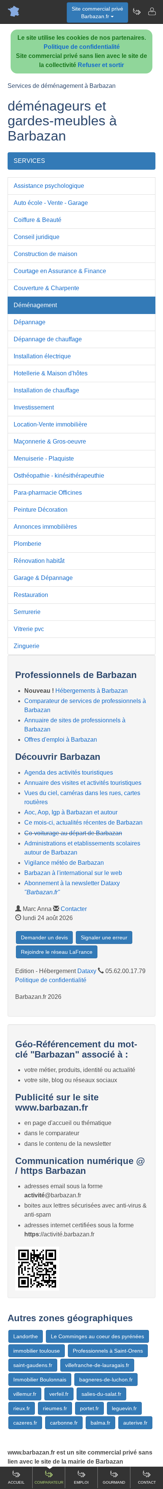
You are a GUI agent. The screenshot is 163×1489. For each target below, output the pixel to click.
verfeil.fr (59, 1394)
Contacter (74, 909)
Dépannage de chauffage (48, 339)
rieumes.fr (55, 1408)
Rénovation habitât (39, 561)
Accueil (16, 1482)
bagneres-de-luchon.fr (106, 1380)
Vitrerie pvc (29, 629)
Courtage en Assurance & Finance (60, 271)
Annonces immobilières (45, 526)
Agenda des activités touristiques (68, 772)
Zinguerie (26, 646)
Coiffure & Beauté (37, 220)
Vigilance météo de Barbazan (64, 862)
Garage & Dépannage (43, 578)
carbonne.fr (64, 1423)
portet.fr (89, 1408)
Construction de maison (45, 254)
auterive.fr (135, 1423)
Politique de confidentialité (82, 47)
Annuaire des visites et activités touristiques (82, 783)
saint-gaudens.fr (32, 1365)
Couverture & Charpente (46, 288)
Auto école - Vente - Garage (51, 203)
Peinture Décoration (40, 509)
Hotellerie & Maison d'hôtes (51, 373)
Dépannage (29, 322)
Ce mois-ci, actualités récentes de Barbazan (83, 822)
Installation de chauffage (46, 390)
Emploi (81, 1482)
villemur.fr (24, 1394)
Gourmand (114, 1482)
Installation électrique (42, 356)
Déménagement (35, 305)
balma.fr (100, 1423)
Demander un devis (44, 937)
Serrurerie (27, 612)
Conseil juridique (37, 237)
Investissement (34, 407)
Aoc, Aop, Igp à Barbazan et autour (71, 812)
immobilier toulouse (36, 1351)
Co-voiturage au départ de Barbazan (73, 833)
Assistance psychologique (49, 186)
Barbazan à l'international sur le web (73, 873)
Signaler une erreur (104, 937)
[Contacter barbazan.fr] (151, 11)
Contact (147, 1482)
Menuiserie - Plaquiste (44, 458)
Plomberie (27, 544)
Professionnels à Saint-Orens (108, 1351)
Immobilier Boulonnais (39, 1380)
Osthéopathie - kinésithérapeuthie (59, 475)
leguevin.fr (124, 1408)
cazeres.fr (25, 1423)
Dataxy (86, 971)
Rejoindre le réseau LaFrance (56, 952)
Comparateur (48, 1482)
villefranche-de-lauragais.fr (97, 1365)
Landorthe (25, 1336)
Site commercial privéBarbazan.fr (97, 12)
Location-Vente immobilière (50, 424)
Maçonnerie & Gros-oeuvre (50, 441)
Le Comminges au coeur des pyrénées (97, 1336)
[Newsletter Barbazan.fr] (136, 11)
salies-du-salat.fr (101, 1394)
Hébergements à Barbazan (91, 690)
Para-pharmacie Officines (48, 492)
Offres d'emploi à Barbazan (60, 739)
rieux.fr (21, 1408)
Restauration (31, 595)
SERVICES (29, 161)
